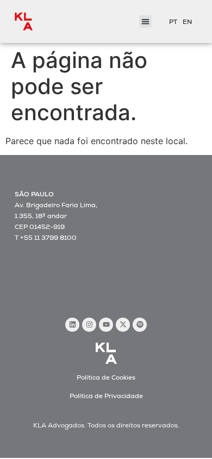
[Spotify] (140, 325)
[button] (145, 21)
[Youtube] (106, 325)
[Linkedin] (72, 325)
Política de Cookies (106, 377)
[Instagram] (89, 325)
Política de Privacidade (106, 396)
